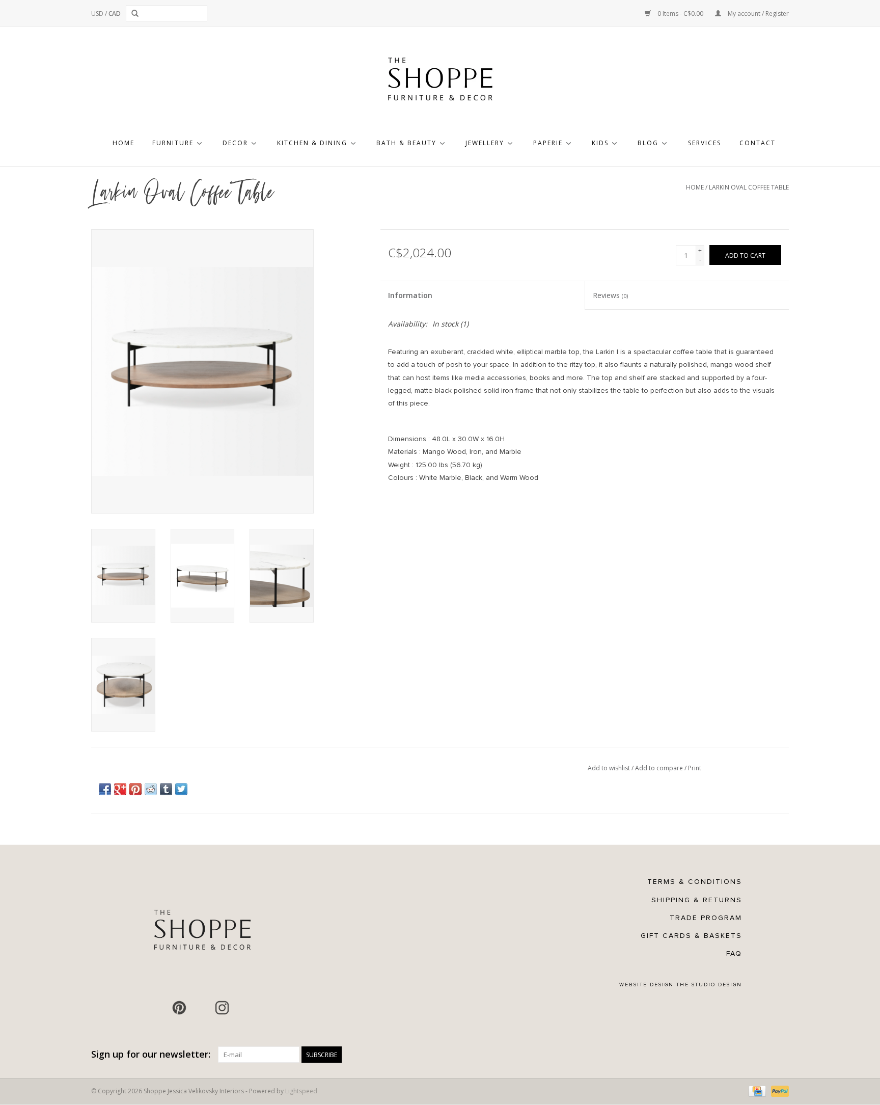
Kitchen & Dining (312, 143)
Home (123, 143)
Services (704, 143)
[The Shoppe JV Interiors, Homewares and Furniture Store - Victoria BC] (440, 82)
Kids (600, 143)
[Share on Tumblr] (166, 789)
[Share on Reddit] (151, 789)
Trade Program (706, 917)
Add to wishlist (609, 768)
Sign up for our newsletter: (150, 1054)
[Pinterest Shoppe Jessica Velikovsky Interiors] (179, 1008)
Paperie (548, 143)
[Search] (137, 13)
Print (694, 768)
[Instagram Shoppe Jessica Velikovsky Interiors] (222, 1008)
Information (410, 295)
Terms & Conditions (694, 881)
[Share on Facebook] (105, 789)
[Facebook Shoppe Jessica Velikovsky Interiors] (158, 1008)
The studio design (709, 985)
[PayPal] (778, 1091)
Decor (235, 143)
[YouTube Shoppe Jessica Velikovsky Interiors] (201, 1008)
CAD (114, 13)
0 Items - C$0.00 (680, 13)
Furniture (173, 143)
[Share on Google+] (120, 789)
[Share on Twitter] (181, 789)
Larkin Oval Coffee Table (749, 187)
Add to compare (659, 768)
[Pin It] (135, 789)
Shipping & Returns (696, 900)
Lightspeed (301, 1091)
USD (98, 13)
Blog (648, 143)
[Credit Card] (756, 1091)
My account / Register (757, 13)
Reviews (610, 295)
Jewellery (484, 143)
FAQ (734, 953)
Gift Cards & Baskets (691, 935)
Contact (757, 143)
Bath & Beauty (406, 143)
